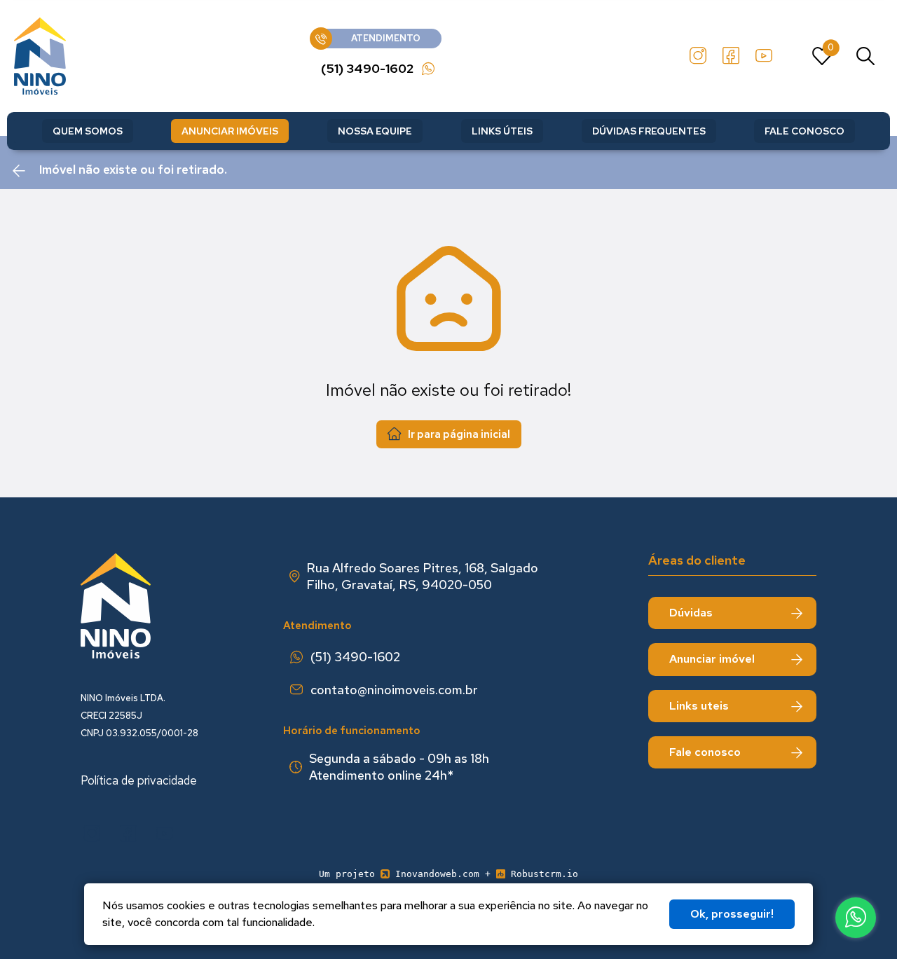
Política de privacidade (139, 780)
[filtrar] (865, 56)
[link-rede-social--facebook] (731, 56)
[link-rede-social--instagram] (698, 56)
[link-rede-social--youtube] (764, 56)
